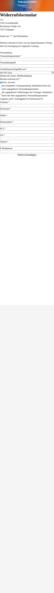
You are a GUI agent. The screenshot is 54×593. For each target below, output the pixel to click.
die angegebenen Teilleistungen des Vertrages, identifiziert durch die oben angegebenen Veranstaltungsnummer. (27, 94)
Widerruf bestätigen (27, 155)
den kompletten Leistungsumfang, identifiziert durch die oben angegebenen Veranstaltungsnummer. (26, 87)
